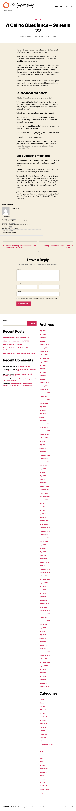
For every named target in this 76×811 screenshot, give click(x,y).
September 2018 (44, 579)
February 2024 (44, 424)
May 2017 (42, 634)
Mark (41, 761)
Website (18, 291)
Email (40, 284)
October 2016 (43, 659)
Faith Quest (43, 723)
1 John (41, 699)
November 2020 (44, 489)
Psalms (41, 775)
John (41, 751)
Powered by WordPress (39, 807)
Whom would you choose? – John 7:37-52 (16, 341)
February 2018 (44, 603)
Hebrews (42, 741)
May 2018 (42, 593)
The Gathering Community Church (19, 807)
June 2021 (42, 472)
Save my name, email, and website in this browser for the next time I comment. (37, 298)
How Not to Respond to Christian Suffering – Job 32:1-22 (16, 224)
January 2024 (44, 427)
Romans (42, 779)
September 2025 (44, 358)
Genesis (42, 730)
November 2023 (44, 434)
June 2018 (42, 590)
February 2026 (44, 344)
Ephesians (42, 720)
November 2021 (44, 455)
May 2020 (42, 510)
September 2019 (44, 538)
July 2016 (42, 669)
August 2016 (43, 666)
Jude (41, 755)
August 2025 (43, 362)
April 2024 (42, 417)
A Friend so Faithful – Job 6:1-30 (10, 228)
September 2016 (44, 662)
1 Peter (41, 703)
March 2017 (43, 641)
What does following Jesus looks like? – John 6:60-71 (19, 353)
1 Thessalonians (44, 710)
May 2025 (42, 372)
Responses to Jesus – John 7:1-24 (13, 344)
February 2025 (44, 382)
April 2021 (42, 479)
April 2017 (42, 638)
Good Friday (43, 734)
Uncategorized (44, 789)
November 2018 (44, 572)
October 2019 (43, 534)
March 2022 (43, 451)
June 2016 (42, 672)
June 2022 (42, 441)
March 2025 (43, 379)
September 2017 (44, 621)
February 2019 (44, 562)
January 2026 (44, 348)
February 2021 (44, 486)
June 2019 (42, 548)
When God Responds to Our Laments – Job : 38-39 (15, 221)
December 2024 (44, 389)
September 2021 (44, 462)
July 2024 (42, 406)
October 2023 (43, 438)
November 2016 (44, 655)
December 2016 (44, 652)
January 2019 (43, 565)
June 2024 (42, 410)
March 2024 (43, 420)
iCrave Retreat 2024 (46, 744)
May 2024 (42, 413)
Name (18, 284)
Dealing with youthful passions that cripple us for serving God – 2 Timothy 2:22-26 (17, 384)
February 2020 (44, 520)
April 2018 (42, 596)
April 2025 (42, 375)
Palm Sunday (43, 768)
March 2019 (43, 558)
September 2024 (44, 400)
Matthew (42, 765)
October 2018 (43, 576)
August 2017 (43, 624)
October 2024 (43, 396)
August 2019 (43, 541)
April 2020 (42, 514)
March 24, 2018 (39, 36)
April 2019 (42, 555)
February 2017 (44, 645)
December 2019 (44, 527)
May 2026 (42, 334)
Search (5, 320)
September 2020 (44, 496)
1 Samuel (42, 706)
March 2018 (43, 600)
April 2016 (42, 679)
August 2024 (43, 403)
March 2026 (43, 341)
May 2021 (42, 476)
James (41, 748)
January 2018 (43, 607)
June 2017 (42, 631)
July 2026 (42, 330)
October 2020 (44, 493)
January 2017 (43, 648)
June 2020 (42, 507)
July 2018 (42, 586)
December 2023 (44, 431)
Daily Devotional (44, 717)
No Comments (52, 36)
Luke (41, 758)
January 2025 (44, 386)
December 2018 (44, 569)
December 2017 (44, 610)
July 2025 (42, 365)
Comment (19, 269)
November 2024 (44, 393)
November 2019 (44, 531)
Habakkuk (42, 737)
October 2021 (43, 458)
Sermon (13, 219)
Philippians (43, 772)
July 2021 (42, 469)
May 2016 (42, 676)
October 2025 (43, 355)
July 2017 (42, 628)
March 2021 (43, 482)
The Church (43, 786)
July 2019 (42, 545)
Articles (38, 19)
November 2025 (44, 351)
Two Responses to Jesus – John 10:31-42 (16, 337)
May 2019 (42, 552)
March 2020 (43, 517)
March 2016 (43, 683)
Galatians (42, 727)
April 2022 (42, 448)
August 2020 (43, 500)
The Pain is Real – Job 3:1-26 (9, 232)
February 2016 (44, 686)
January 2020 (44, 524)
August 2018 (43, 583)
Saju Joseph (27, 36)
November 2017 (44, 614)
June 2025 (42, 368)
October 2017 (43, 617)
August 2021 (43, 465)
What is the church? (23, 366)
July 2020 (42, 503)
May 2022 (42, 444)
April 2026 (42, 337)
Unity (41, 793)
